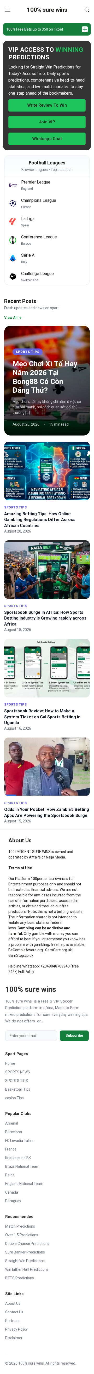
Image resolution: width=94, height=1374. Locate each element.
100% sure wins (47, 10)
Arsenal (11, 1123)
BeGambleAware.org (25, 950)
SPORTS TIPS (27, 352)
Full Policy (26, 972)
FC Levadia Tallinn (19, 1140)
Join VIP (47, 121)
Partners (12, 1321)
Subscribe (74, 1035)
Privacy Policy (16, 1329)
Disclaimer (13, 1338)
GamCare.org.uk (58, 950)
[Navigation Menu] (7, 10)
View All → (13, 318)
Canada (11, 1192)
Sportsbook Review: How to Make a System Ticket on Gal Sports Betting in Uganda (42, 716)
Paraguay (13, 1201)
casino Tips (14, 1098)
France (10, 1149)
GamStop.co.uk (20, 955)
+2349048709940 (55, 966)
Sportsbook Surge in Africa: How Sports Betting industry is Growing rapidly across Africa (45, 618)
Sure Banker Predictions (25, 1252)
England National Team (24, 1184)
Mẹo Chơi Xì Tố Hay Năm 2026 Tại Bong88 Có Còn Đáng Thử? (45, 376)
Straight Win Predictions (25, 1261)
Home (10, 1063)
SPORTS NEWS (17, 1072)
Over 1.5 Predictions (21, 1235)
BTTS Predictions (19, 1278)
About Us (12, 1303)
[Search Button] (87, 10)
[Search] (87, 10)
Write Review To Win (47, 105)
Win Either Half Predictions (27, 1269)
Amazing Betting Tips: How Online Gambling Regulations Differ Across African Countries (39, 519)
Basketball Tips (17, 1089)
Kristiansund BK (18, 1158)
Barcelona (13, 1132)
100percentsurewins (48, 879)
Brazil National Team (22, 1166)
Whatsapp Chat (47, 138)
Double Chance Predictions (27, 1243)
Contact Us (14, 1312)
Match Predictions (20, 1226)
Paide (10, 1175)
